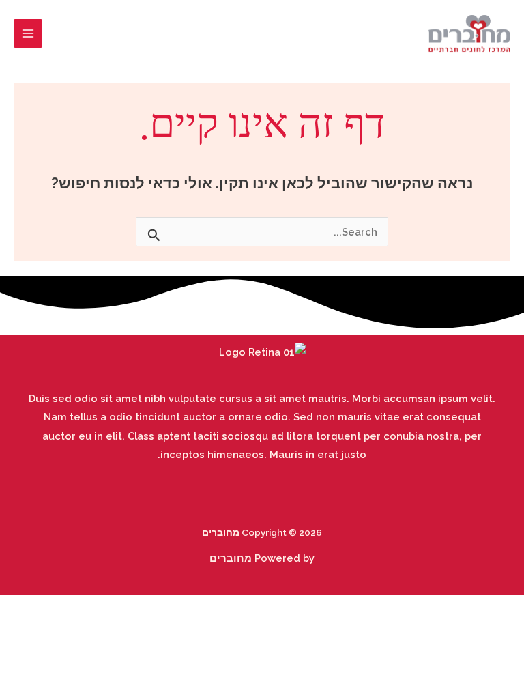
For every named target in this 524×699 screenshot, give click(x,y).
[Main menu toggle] (28, 33)
